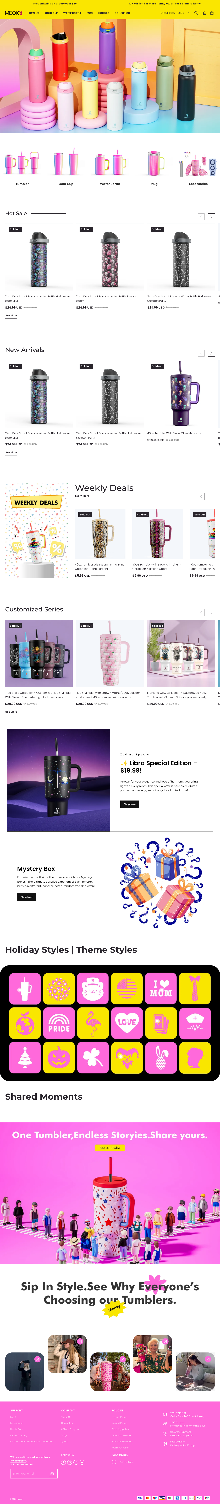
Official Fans (126, 1462)
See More (11, 315)
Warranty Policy (120, 1447)
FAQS (13, 1417)
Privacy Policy (119, 1417)
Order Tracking (18, 1435)
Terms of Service (121, 1435)
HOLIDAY (103, 13)
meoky (20, 1499)
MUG (90, 13)
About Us (66, 1417)
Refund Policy (119, 1423)
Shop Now (130, 804)
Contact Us (67, 1423)
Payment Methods (122, 1441)
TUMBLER (34, 13)
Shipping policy (120, 1429)
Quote (64, 1441)
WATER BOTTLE (72, 13)
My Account (16, 1423)
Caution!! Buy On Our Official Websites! (31, 1441)
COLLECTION (122, 13)
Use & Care (16, 1429)
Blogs (64, 1435)
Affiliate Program (70, 1429)
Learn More (82, 496)
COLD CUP (51, 13)
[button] (195, 13)
